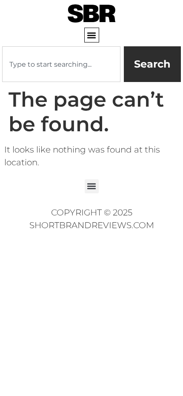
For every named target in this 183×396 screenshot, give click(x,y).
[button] (91, 35)
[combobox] (61, 64)
